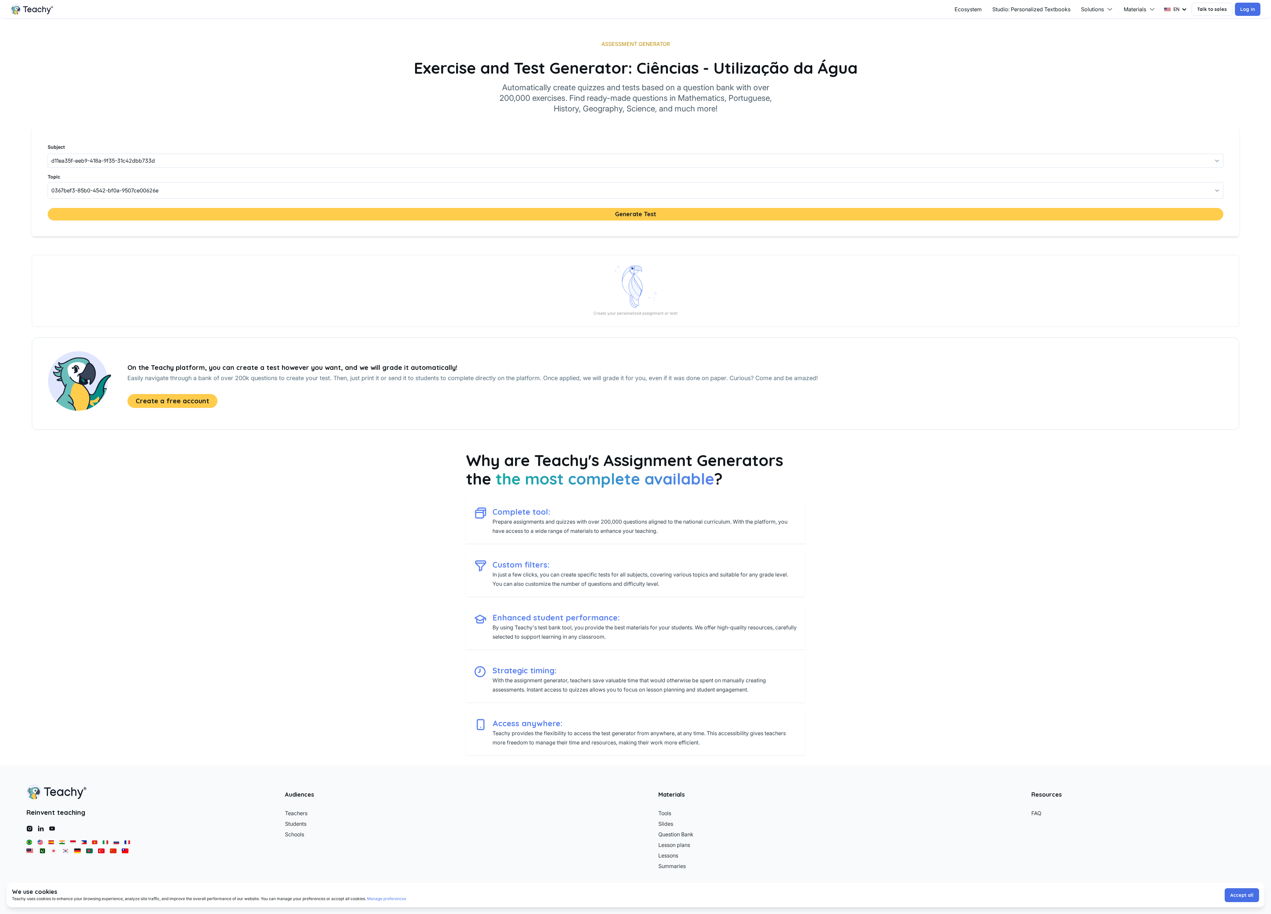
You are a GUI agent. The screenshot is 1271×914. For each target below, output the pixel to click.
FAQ (1036, 813)
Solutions (1092, 9)
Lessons (668, 855)
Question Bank (675, 834)
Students (295, 823)
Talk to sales (1212, 9)
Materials (1135, 9)
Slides (665, 823)
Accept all (1241, 895)
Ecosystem (968, 9)
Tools (664, 813)
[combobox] (52, 190)
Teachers (296, 813)
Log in (1247, 9)
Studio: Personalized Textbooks (1031, 9)
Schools (294, 834)
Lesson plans (674, 845)
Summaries (672, 866)
